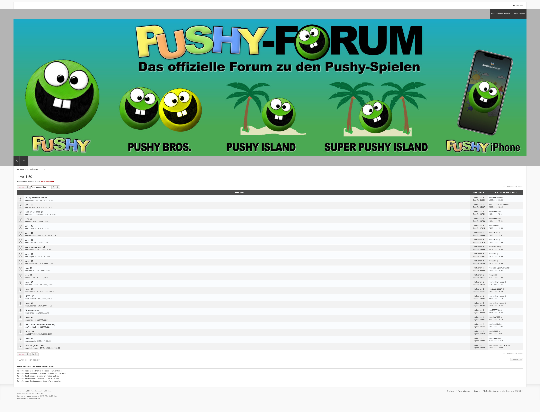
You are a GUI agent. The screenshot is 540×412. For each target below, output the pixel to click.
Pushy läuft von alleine (36, 198)
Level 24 (29, 233)
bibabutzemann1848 (36, 348)
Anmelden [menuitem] (519, 6)
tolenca (31, 313)
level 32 (28, 219)
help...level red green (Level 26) (40, 324)
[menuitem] (21, 398)
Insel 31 (28, 268)
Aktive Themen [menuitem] (519, 14)
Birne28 (31, 271)
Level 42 (29, 254)
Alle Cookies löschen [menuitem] (491, 391)
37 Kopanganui (32, 310)
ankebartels (32, 264)
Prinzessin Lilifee (34, 236)
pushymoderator (47, 182)
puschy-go (32, 306)
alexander (32, 299)
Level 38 (29, 303)
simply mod (32, 200)
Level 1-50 (24, 177)
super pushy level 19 (35, 247)
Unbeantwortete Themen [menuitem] (500, 14)
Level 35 (29, 226)
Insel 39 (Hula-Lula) (34, 345)
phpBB (27, 391)
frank (30, 243)
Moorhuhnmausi (34, 214)
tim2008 (495, 331)
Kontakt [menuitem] (476, 391)
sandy (30, 320)
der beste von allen (499, 205)
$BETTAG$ (496, 310)
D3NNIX (495, 233)
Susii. (494, 254)
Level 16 (29, 205)
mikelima (31, 250)
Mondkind (32, 327)
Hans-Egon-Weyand (500, 268)
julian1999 (496, 317)
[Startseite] (270, 87)
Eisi (493, 275)
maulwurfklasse (34, 182)
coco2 (30, 228)
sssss (30, 221)
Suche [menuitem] (24, 161)
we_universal (26, 396)
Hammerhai (496, 212)
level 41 (28, 275)
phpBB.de (39, 393)
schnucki (31, 341)
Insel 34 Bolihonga (34, 212)
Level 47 (29, 317)
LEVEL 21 (29, 331)
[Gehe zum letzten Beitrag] (502, 197)
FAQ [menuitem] (16, 161)
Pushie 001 (32, 285)
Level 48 (29, 240)
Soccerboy (32, 207)
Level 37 (29, 282)
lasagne (31, 257)
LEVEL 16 (29, 296)
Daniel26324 (33, 292)
